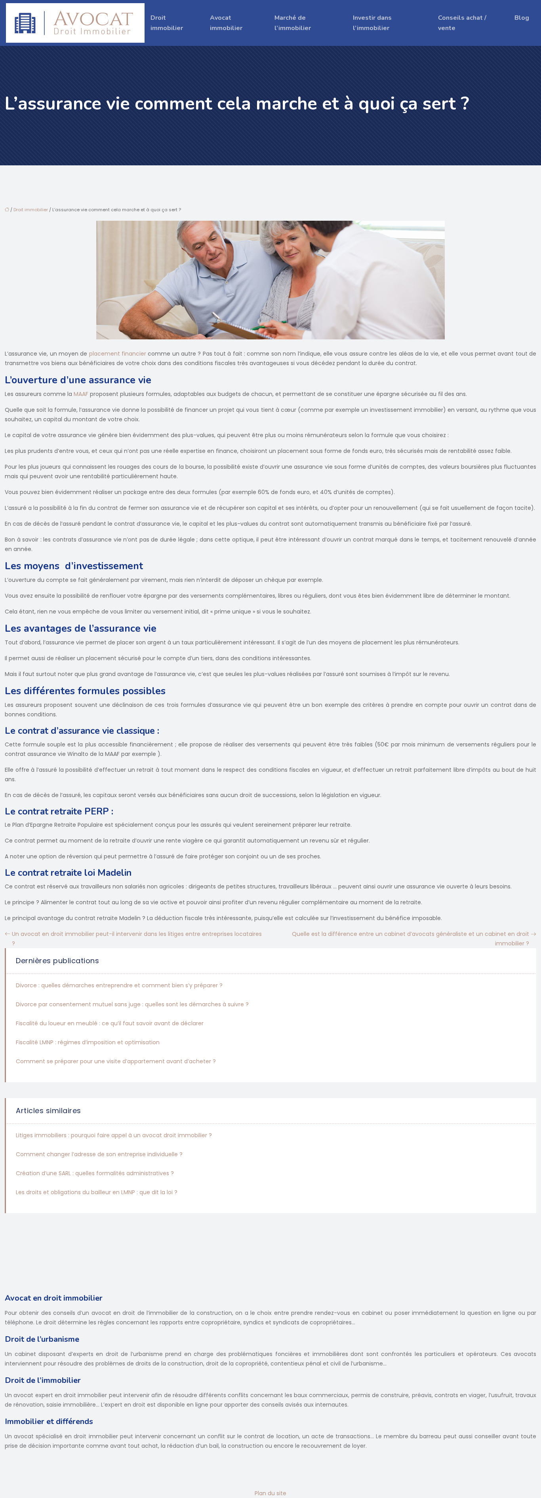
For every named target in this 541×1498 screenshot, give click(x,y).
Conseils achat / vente (462, 22)
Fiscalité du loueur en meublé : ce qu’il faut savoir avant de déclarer (110, 1023)
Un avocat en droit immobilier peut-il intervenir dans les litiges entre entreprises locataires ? (137, 938)
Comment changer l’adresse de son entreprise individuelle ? (99, 1154)
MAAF (81, 394)
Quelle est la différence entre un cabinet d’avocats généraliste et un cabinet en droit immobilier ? (410, 938)
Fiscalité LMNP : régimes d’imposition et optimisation (88, 1042)
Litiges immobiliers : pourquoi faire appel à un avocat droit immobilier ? (114, 1135)
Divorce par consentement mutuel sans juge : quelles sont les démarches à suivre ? (132, 1004)
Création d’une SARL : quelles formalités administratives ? (95, 1173)
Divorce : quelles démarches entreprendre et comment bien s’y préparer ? (119, 985)
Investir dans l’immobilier (372, 22)
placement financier (117, 354)
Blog (521, 17)
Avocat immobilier (226, 22)
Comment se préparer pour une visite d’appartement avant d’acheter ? (116, 1061)
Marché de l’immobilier (292, 22)
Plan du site (270, 1493)
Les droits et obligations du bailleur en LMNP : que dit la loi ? (96, 1192)
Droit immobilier (166, 22)
